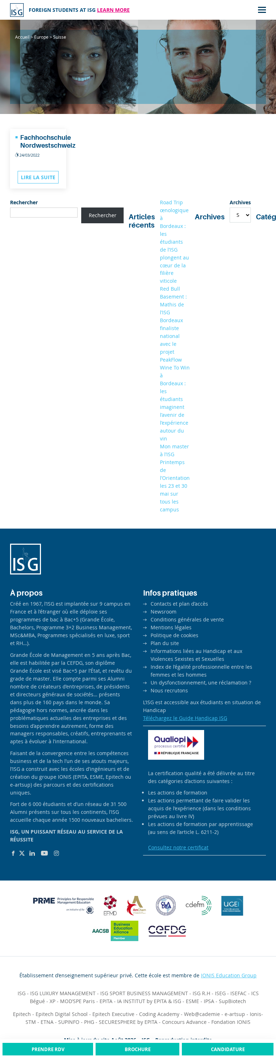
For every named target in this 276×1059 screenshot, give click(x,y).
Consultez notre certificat (178, 847)
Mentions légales (171, 627)
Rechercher (24, 202)
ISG (22, 993)
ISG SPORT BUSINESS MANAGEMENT (144, 993)
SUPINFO (68, 1022)
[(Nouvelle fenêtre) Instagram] (56, 853)
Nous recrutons (169, 690)
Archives (240, 202)
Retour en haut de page (256, 1026)
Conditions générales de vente (187, 619)
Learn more (113, 9)
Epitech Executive (113, 1014)
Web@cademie (202, 1014)
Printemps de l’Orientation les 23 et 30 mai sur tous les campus (175, 486)
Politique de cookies (174, 635)
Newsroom (163, 611)
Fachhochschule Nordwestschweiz (47, 141)
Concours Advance (184, 1022)
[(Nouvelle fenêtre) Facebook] (13, 853)
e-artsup (235, 1014)
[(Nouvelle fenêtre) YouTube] (44, 853)
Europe (41, 37)
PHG (89, 1022)
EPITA (106, 1001)
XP (52, 1001)
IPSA (209, 1001)
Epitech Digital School (62, 1014)
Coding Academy (159, 1014)
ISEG (220, 993)
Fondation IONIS (230, 1022)
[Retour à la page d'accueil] (17, 10)
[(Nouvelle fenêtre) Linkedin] (32, 853)
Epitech (22, 1014)
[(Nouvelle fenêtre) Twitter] (22, 853)
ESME (192, 1001)
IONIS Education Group (229, 975)
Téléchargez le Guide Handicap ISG (185, 718)
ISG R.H (201, 993)
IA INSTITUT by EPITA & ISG (149, 1001)
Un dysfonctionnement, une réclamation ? (201, 682)
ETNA (47, 1022)
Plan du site (165, 643)
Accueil (22, 37)
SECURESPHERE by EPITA (128, 1022)
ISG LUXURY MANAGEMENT (63, 993)
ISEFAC (238, 993)
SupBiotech (232, 1001)
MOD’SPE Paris (77, 1001)
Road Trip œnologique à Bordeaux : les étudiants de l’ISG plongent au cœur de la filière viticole (174, 242)
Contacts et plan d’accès (179, 603)
